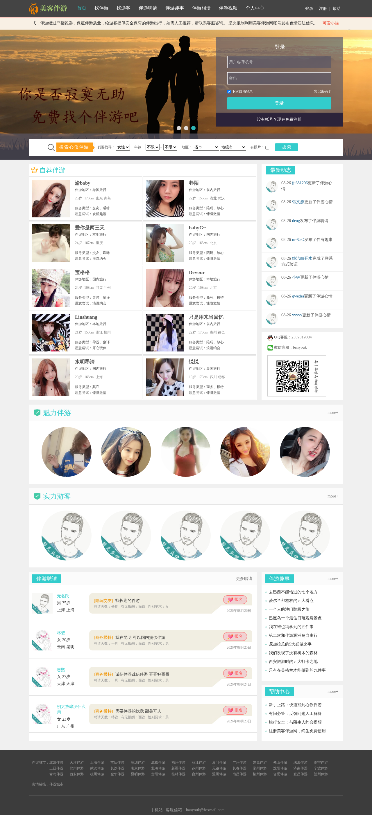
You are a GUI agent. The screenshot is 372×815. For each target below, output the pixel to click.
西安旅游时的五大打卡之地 (293, 661)
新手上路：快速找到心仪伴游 (295, 705)
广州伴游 (239, 762)
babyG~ (197, 227)
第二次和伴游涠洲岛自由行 (293, 635)
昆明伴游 (138, 774)
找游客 (123, 8)
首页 (81, 8)
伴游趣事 (174, 8)
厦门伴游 (219, 762)
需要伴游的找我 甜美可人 (127, 711)
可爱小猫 (324, 23)
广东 (61, 726)
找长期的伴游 (117, 600)
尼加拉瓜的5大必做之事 (290, 644)
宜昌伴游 (300, 774)
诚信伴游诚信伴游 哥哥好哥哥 (131, 674)
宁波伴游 (321, 768)
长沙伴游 (117, 768)
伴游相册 (201, 8)
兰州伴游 (321, 774)
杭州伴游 (97, 774)
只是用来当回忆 (206, 317)
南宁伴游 (321, 762)
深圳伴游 (138, 762)
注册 (323, 8)
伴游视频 (228, 8)
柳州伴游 (260, 774)
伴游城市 (56, 784)
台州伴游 (199, 774)
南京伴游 (138, 768)
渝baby (82, 183)
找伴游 (101, 8)
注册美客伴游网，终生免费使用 (297, 731)
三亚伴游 (56, 768)
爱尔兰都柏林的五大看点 (291, 600)
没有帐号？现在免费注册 (279, 119)
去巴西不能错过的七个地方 (293, 592)
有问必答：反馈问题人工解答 (295, 713)
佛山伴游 (280, 762)
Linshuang (86, 317)
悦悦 (194, 362)
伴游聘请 (148, 8)
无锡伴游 (219, 768)
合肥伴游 (280, 774)
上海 (61, 610)
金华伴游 (117, 774)
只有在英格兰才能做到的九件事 (297, 670)
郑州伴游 (77, 768)
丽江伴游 (199, 762)
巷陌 (194, 183)
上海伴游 (97, 762)
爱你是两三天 (90, 227)
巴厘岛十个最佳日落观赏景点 (295, 618)
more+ (333, 412)
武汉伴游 (97, 768)
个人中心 (255, 8)
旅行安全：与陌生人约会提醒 (295, 722)
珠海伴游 (300, 762)
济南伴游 (300, 768)
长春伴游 (239, 768)
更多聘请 (244, 578)
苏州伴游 (199, 768)
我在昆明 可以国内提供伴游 (129, 637)
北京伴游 (56, 762)
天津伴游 (77, 762)
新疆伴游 (178, 768)
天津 (61, 683)
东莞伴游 (260, 762)
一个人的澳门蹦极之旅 (289, 609)
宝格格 (82, 272)
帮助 (336, 8)
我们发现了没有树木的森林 (293, 653)
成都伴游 (158, 762)
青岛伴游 (56, 774)
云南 (61, 647)
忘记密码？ (322, 91)
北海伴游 (158, 768)
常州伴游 (260, 768)
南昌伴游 (239, 774)
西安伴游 (77, 774)
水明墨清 (85, 362)
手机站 (157, 810)
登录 (309, 8)
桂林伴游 (178, 774)
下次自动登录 (242, 91)
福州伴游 (178, 762)
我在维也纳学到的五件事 (291, 627)
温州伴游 (219, 774)
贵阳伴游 (158, 774)
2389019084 (301, 337)
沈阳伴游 (280, 768)
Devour (197, 272)
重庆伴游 (117, 762)
